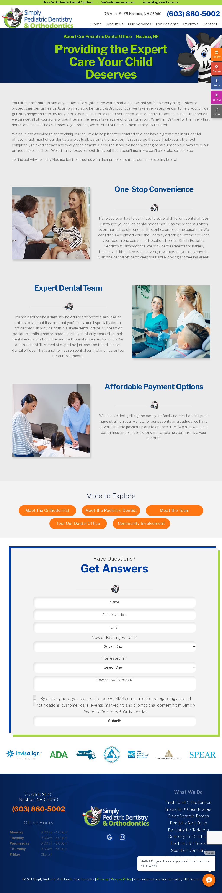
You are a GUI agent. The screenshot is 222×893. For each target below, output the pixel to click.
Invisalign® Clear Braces (188, 809)
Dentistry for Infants (188, 823)
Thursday (18, 849)
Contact (210, 24)
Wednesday (19, 843)
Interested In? (114, 658)
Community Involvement (141, 523)
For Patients (167, 24)
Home (96, 24)
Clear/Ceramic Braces (188, 816)
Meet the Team (174, 510)
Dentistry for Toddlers (188, 830)
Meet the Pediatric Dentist (111, 510)
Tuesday (17, 838)
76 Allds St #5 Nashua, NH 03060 (133, 14)
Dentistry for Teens (188, 843)
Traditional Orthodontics (188, 802)
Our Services (140, 24)
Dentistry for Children (188, 836)
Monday (16, 832)
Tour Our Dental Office (78, 523)
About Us (115, 24)
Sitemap (103, 879)
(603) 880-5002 (193, 13)
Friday (15, 855)
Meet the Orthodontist (47, 510)
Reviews (191, 24)
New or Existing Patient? (114, 637)
